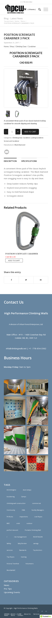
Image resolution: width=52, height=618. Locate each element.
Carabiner (32, 46)
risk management (20, 537)
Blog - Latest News (13, 18)
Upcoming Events (12, 592)
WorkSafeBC (11, 570)
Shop (12, 46)
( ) (31, 9)
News (6, 585)
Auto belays (27, 490)
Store (23, 21)
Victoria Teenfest (13, 564)
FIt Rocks (10, 517)
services (10, 550)
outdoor (29, 523)
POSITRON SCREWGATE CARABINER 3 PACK (19, 36)
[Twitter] (42, 611)
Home (17, 21)
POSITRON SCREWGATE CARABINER (21, 254)
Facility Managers (38, 510)
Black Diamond (20, 145)
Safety (9, 543)
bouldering (11, 497)
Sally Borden (22, 543)
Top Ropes (10, 557)
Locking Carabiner (37, 138)
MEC (8, 523)
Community (11, 510)
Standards (22, 550)
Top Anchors (37, 550)
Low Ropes (38, 517)
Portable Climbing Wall (33, 530)
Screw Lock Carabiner (11, 141)
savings (35, 543)
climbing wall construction (16, 503)
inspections (24, 517)
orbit (18, 523)
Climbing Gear (21, 46)
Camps (23, 497)
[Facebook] (38, 611)
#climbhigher (11, 490)
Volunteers (29, 564)
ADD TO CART (14, 260)
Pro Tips (8, 588)
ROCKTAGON (38, 537)
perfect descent (12, 530)
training (23, 557)
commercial (36, 503)
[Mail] (46, 611)
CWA (23, 510)
